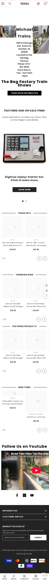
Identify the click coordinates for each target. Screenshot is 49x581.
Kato (13, 240)
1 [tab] (23, 201)
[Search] (9, 3)
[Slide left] (39, 258)
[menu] (2, 3)
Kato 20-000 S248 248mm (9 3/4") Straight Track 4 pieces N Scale (13, 305)
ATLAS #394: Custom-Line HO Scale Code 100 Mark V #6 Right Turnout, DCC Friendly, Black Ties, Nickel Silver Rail (12, 402)
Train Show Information (24, 93)
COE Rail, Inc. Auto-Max (36, 417)
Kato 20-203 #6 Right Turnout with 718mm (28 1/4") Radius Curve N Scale (35, 305)
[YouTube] (32, 495)
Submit (38, 537)
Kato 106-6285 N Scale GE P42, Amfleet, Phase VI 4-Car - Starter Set (12, 244)
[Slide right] (45, 258)
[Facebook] (17, 495)
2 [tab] (26, 201)
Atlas (12, 398)
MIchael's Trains (36, 414)
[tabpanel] (24, 159)
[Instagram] (24, 495)
